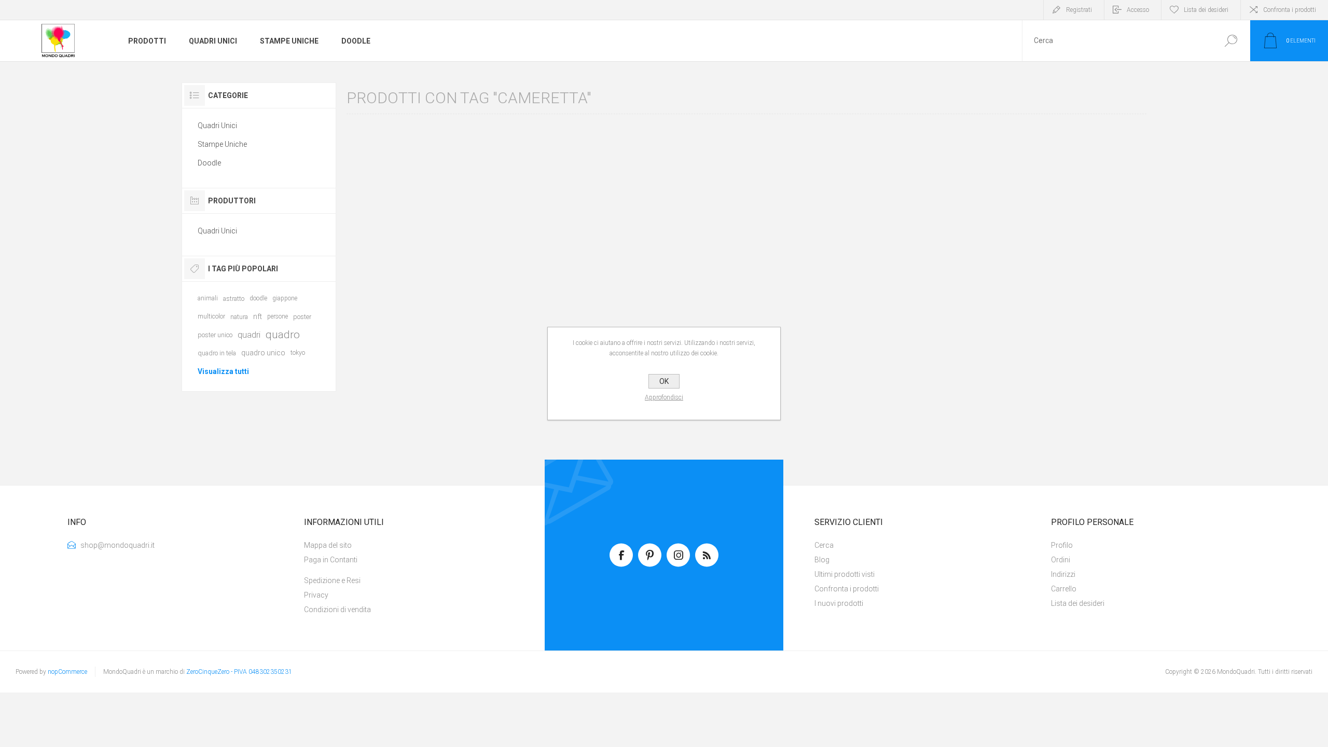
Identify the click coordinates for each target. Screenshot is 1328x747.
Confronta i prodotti (1289, 9)
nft (257, 316)
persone (277, 316)
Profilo (1062, 545)
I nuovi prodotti (838, 603)
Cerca (1230, 40)
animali (208, 298)
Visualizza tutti (223, 371)
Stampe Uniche (222, 144)
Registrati (1079, 9)
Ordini (1060, 560)
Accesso (1138, 9)
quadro (283, 334)
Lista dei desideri (1077, 603)
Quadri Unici (217, 125)
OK (664, 381)
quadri (249, 334)
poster (302, 317)
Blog (821, 560)
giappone (284, 298)
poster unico (215, 335)
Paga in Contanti (330, 560)
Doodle (209, 163)
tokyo (297, 352)
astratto (233, 298)
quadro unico (263, 353)
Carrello (1063, 589)
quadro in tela (217, 353)
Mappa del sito (328, 545)
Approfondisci (664, 397)
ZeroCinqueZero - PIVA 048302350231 (239, 671)
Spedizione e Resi (332, 580)
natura (239, 317)
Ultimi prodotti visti (844, 574)
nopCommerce (67, 671)
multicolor (211, 316)
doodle (258, 298)
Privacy (316, 595)
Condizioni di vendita (337, 609)
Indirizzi (1063, 574)
